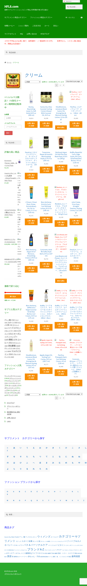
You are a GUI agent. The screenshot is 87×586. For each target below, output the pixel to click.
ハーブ (13, 328)
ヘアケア (58, 550)
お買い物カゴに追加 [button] (31, 124)
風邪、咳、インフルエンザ (60, 556)
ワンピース (12, 395)
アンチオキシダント (31, 537)
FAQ (21, 34)
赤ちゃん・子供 (34, 556)
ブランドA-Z (35, 549)
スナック (18, 541)
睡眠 (13, 339)
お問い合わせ (32, 34)
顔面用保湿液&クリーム (46, 556)
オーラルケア (54, 537)
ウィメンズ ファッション (12, 376)
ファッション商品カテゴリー (41, 17)
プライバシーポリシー (12, 574)
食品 (69, 556)
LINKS (9, 421)
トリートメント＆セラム (56, 541)
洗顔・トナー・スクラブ (66, 553)
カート (47, 26)
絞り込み (13, 296)
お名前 (6, 114)
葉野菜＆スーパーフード (21, 556)
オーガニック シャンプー (12, 336)
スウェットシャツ (15, 378)
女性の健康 (47, 553)
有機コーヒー (9, 26)
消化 (75, 553)
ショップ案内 (23, 26)
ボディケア (10, 553)
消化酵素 (14, 346)
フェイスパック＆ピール (20, 550)
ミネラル (17, 553)
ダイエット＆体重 (45, 541)
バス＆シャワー (18, 545)
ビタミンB (68, 545)
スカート (7, 383)
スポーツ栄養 (27, 541)
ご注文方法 (36, 26)
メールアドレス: (9, 123)
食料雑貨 (76, 556)
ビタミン (61, 545)
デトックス (9, 348)
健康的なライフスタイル (34, 553)
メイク (23, 553)
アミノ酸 (9, 320)
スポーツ (13, 322)
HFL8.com (11, 6)
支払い (55, 26)
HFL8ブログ (45, 34)
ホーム (9, 62)
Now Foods (15, 537)
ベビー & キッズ (66, 550)
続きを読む (61, 127)
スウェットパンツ (13, 381)
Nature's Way (7, 537)
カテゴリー (67, 536)
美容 (9, 556)
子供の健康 (54, 553)
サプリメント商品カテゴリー (15, 17)
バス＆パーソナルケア (36, 544)
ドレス (12, 390)
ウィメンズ (44, 536)
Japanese (68, 1)
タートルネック (14, 385)
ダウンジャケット (10, 388)
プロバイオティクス (49, 550)
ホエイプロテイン (75, 550)
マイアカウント (10, 34)
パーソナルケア (53, 545)
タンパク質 (36, 541)
